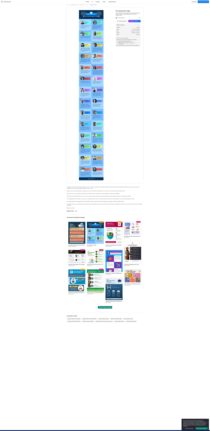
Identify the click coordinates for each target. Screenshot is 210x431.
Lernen (104, 1)
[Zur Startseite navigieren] (6, 2)
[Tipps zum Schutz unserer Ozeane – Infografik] (114, 289)
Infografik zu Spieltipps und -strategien (76, 264)
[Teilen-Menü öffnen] (139, 18)
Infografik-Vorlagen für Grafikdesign (73, 318)
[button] (122, 21)
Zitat (76, 210)
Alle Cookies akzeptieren (201, 428)
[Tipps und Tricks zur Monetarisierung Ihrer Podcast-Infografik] (132, 276)
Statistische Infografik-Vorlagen (116, 318)
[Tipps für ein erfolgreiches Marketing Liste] (114, 261)
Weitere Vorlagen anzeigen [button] (105, 307)
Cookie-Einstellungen (189, 428)
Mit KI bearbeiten (135, 21)
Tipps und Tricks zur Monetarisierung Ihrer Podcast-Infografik (132, 283)
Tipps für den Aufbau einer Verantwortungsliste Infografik (76, 292)
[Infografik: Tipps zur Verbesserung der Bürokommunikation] (132, 228)
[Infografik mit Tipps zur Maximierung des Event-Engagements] (76, 233)
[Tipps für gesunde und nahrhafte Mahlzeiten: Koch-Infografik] (95, 280)
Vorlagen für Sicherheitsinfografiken (73, 321)
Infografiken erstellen (73, 4)
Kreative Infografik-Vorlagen (103, 318)
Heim (68, 4)
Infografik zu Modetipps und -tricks (131, 264)
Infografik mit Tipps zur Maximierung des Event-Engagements (76, 245)
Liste (87, 4)
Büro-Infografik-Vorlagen (128, 318)
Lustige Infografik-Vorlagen (119, 321)
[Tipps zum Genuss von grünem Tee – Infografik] (95, 256)
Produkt (87, 1)
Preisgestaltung (112, 1)
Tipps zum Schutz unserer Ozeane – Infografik (114, 301)
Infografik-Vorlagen (81, 4)
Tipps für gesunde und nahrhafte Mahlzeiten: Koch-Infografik (95, 292)
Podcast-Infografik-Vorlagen (131, 321)
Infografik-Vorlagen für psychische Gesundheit (104, 321)
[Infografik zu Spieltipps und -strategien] (76, 256)
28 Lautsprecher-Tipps (91, 245)
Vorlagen (98, 1)
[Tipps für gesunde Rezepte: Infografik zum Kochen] (114, 233)
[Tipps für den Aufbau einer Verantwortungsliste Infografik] (76, 280)
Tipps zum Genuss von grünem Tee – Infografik (95, 264)
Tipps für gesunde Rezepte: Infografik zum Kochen (114, 245)
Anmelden (194, 1)
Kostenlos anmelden (203, 1)
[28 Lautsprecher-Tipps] (95, 233)
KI (92, 1)
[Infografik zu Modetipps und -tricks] (132, 252)
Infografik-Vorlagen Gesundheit (88, 321)
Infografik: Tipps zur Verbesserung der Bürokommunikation (132, 236)
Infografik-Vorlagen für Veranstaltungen (89, 318)
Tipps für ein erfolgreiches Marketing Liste (114, 273)
